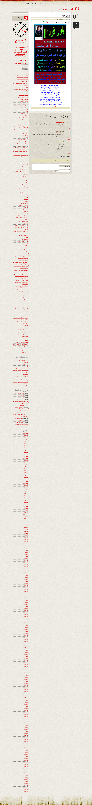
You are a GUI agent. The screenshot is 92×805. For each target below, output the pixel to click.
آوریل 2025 (26, 466)
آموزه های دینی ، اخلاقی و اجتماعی (21, 75)
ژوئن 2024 (26, 487)
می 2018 (26, 627)
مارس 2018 (26, 631)
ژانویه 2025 (26, 473)
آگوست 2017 (25, 645)
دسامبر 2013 (25, 737)
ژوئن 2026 (26, 437)
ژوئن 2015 (26, 700)
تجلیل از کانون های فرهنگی (22, 139)
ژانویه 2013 (26, 760)
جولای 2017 (26, 647)
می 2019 (26, 602)
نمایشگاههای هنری (24, 325)
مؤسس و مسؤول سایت (66, 3)
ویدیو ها (26, 340)
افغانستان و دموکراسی (23, 95)
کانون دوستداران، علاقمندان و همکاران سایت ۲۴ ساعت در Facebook (20, 51)
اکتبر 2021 (26, 541)
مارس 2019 (26, 606)
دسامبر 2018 (25, 612)
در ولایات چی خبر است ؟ (23, 190)
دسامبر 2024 (25, 475)
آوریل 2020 (26, 579)
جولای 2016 (26, 672)
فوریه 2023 (26, 510)
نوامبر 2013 (26, 739)
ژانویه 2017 (26, 660)
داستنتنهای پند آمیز (24, 184)
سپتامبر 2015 (25, 693)
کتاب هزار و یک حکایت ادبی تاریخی (21, 256)
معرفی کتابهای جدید (24, 293)
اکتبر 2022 (26, 518)
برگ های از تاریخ (24, 103)
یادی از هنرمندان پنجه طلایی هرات (21, 350)
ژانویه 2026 (26, 448)
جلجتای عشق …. (24, 385)
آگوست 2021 (25, 545)
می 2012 (26, 777)
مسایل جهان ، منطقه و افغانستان (21, 276)
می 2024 (26, 489)
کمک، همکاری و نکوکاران (23, 260)
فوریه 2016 (26, 683)
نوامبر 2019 (26, 589)
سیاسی (26, 237)
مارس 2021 (26, 556)
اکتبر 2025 (26, 454)
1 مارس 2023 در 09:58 (60, 132)
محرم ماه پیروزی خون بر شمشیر (21, 274)
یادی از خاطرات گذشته (23, 346)
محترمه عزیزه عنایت (62, 107)
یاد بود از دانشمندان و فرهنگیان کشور (20, 344)
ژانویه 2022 (26, 537)
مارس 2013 (26, 756)
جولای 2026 (26, 435)
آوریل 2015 (26, 704)
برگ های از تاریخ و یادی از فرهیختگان (20, 105)
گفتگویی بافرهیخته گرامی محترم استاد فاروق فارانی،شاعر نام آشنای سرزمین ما (20, 370)
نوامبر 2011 (26, 789)
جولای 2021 (26, 547)
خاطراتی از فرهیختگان (23, 178)
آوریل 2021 (26, 554)
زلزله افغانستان (25, 211)
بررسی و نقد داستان (24, 101)
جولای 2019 (26, 597)
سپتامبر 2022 (25, 520)
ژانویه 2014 (26, 735)
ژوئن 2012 (26, 775)
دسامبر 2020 (25, 562)
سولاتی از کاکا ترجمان (23, 235)
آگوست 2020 (25, 570)
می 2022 (26, 529)
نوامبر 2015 (26, 689)
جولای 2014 (26, 722)
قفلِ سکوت (25, 364)
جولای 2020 (26, 572)
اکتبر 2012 (26, 766)
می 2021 (26, 552)
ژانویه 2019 (26, 610)
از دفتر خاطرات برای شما (22, 79)
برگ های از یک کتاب (24, 107)
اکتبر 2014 (26, 716)
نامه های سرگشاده (24, 313)
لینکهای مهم (26, 3)
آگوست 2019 (25, 595)
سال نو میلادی (25, 223)
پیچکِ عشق (26, 362)
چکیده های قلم (25, 164)
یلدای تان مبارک (25, 352)
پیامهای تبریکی (25, 133)
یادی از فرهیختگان (24, 348)
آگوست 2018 (25, 620)
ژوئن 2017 (26, 650)
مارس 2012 (26, 781)
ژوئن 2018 (26, 625)
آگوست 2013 (25, 745)
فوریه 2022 (26, 535)
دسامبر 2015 (25, 687)
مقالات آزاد (26, 299)
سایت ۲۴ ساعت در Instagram (20, 61)
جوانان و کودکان (25, 162)
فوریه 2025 (26, 470)
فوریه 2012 (26, 783)
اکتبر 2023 (26, 504)
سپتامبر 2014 (25, 718)
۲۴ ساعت (69, 8)
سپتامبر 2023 (25, 506)
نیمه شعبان (26, 327)
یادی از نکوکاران (18, 418)
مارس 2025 (26, 468)
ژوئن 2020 (26, 575)
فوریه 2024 (26, 495)
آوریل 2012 (26, 779)
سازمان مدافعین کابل (23, 221)
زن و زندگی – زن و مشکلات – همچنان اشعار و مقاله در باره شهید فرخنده (21, 217)
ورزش (27, 338)
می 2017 (26, 652)
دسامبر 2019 (25, 587)
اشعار (56, 19)
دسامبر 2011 (25, 787)
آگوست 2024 (25, 483)
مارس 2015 (26, 706)
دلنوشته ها (26, 199)
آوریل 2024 (26, 491)
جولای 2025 (26, 460)
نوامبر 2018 (26, 614)
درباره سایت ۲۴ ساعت (23, 192)
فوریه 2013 (26, 758)
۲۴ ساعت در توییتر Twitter (20, 40)
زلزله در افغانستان (24, 213)
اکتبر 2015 (26, 691)
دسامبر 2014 (25, 712)
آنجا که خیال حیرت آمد (23, 360)
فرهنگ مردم (25, 251)
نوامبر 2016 (26, 664)
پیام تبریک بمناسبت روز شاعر (22, 123)
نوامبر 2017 (26, 639)
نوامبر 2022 (26, 516)
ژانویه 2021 (26, 560)
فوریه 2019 (26, 608)
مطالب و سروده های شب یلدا (22, 280)
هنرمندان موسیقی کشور (23, 334)
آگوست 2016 (25, 670)
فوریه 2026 (26, 445)
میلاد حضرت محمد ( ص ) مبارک (21, 311)
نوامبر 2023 (26, 502)
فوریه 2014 (26, 733)
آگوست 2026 (25, 433)
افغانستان (26, 93)
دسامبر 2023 (25, 500)
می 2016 (26, 677)
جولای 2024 (26, 485)
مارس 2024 (26, 493)
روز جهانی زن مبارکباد (23, 205)
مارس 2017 (26, 656)
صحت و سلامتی (25, 239)
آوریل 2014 (26, 729)
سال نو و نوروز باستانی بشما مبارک (21, 225)
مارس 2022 (26, 533)
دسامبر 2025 (25, 450)
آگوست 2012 (25, 770)
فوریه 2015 (26, 708)
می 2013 (26, 752)
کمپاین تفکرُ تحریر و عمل (23, 258)
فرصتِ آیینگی (25, 374)
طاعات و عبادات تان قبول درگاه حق (20, 241)
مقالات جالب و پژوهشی (23, 301)
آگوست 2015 (25, 695)
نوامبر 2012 (26, 764)
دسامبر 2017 (25, 637)
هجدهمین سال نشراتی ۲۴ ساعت (21, 329)
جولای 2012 (26, 772)
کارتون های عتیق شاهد (23, 253)
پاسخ (69, 128)
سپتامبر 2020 (25, 568)
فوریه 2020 (26, 583)
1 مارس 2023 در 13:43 (60, 142)
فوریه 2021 (26, 558)
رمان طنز (26, 201)
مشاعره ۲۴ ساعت (24, 278)
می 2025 (26, 464)
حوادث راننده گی (24, 166)
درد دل (27, 195)
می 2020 (26, 577)
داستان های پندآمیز (24, 182)
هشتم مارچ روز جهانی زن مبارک (21, 332)
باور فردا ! (64, 15)
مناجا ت (26, 303)
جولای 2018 (26, 622)
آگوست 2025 (25, 458)
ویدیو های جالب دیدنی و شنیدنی (21, 342)
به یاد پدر (26, 115)
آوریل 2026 (26, 441)
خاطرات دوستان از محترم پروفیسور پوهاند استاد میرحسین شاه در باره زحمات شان (20, 172)
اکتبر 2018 (26, 616)
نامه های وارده (25, 316)
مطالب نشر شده (55, 3)
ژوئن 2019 (26, 600)
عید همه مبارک (25, 245)
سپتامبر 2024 (25, 481)
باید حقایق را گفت (24, 99)
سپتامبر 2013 (25, 743)
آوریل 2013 (26, 754)
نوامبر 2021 (26, 539)
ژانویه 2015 (26, 710)
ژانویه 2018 (26, 635)
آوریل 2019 (26, 604)
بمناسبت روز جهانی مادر (23, 113)
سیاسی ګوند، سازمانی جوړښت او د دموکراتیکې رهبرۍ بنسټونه (21, 424)
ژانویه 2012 (26, 785)
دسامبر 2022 (25, 514)
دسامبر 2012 (25, 762)
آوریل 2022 (26, 531)
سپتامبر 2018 (25, 618)
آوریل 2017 (26, 654)
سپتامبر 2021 (25, 543)
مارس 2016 (26, 681)
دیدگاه (76, 24)
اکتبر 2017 (26, 641)
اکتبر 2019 (26, 591)
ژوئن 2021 (26, 550)
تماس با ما (37, 3)
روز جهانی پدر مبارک (24, 203)
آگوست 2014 (25, 720)
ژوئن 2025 (26, 462)
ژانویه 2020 (26, 585)
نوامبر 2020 (26, 564)
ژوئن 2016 (26, 675)
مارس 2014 (26, 731)
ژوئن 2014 (26, 725)
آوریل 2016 (26, 679)
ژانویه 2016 (26, 685)
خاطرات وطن (25, 176)
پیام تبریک (26, 121)
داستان (27, 180)
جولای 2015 (26, 697)
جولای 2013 (26, 747)
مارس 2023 (26, 508)
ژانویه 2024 (26, 498)
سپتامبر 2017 (25, 643)
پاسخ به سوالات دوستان (23, 117)
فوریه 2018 (26, 633)
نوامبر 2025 (26, 452)
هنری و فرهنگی (25, 336)
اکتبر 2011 (26, 791)
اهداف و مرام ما (75, 3)
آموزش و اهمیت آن (24, 70)
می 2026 (26, 439)
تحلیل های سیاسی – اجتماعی (22, 141)
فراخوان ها (26, 247)
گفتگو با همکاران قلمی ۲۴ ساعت (21, 266)
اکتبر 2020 (26, 566)
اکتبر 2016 (26, 666)
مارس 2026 (26, 443)
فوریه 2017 (26, 658)
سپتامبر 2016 (25, 668)
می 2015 (26, 702)
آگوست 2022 (25, 522)
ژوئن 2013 (26, 750)
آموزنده (26, 72)
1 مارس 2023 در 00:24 (60, 122)
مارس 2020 (26, 581)
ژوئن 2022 (26, 527)
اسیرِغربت (26, 366)
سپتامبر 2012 (25, 768)
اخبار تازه (32, 3)
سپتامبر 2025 (25, 456)
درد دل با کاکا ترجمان (23, 197)
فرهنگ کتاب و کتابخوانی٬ (23, 249)
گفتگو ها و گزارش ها (24, 268)
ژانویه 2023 (26, 512)
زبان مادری (26, 207)
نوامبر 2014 (26, 714)
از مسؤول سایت (24, 81)
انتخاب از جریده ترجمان (23, 97)
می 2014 (26, 727)
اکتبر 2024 (26, 479)
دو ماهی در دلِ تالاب (24, 380)
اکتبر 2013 (26, 741)
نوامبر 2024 (26, 477)
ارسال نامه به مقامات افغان (22, 77)
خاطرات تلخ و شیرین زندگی (22, 169)
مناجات (26, 305)
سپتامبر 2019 (25, 593)
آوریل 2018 (26, 629)
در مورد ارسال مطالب (46, 3)
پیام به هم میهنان (24, 119)
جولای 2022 (26, 525)
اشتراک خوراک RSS (18, 18)
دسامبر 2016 (25, 662)
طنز (27, 243)
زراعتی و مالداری (24, 209)
